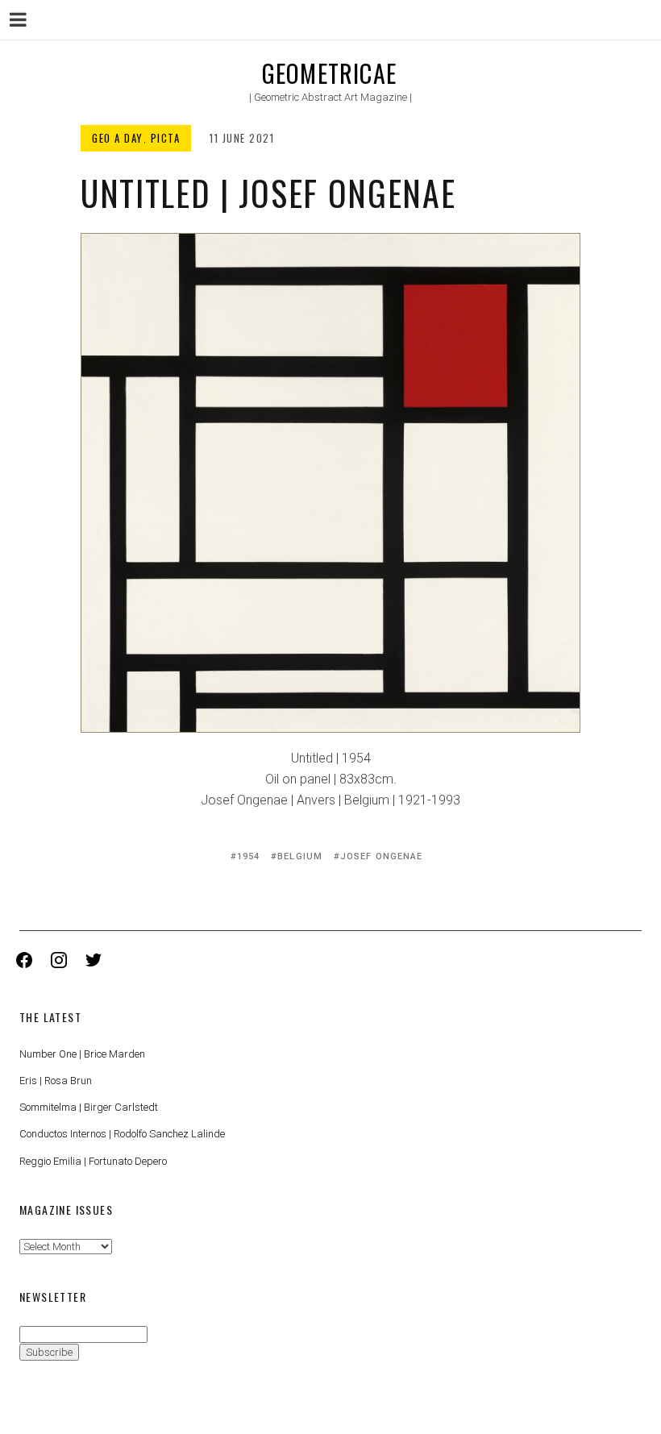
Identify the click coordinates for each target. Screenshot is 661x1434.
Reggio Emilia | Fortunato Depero (93, 1161)
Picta (166, 138)
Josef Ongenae (381, 856)
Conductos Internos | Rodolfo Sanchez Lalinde (122, 1134)
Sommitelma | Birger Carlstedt (88, 1107)
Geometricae (329, 73)
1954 (248, 856)
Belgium (299, 856)
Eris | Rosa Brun (55, 1080)
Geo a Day (117, 138)
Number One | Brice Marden (82, 1054)
